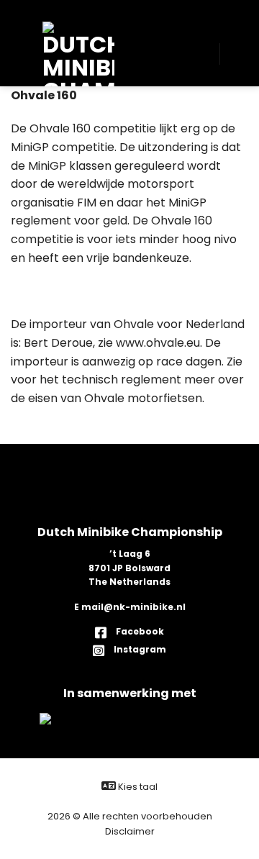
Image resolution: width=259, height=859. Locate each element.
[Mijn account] (201, 54)
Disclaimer (130, 831)
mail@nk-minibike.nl (133, 607)
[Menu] (21, 53)
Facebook (139, 631)
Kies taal (137, 787)
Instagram (139, 649)
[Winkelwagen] (237, 54)
